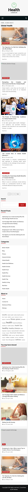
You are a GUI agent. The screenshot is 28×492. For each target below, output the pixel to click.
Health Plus (5, 273)
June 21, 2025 (10, 120)
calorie (9, 317)
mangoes (7, 332)
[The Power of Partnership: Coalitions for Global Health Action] (14, 106)
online (10, 335)
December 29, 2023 (11, 179)
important (4, 330)
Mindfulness (19, 333)
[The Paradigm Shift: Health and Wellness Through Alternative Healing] (14, 384)
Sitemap (4, 308)
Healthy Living (6, 282)
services (21, 337)
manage (3, 332)
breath (6, 317)
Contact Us (5, 301)
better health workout (19, 315)
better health (11, 315)
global (18, 319)
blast (3, 317)
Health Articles (6, 266)
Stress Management (10, 339)
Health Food (5, 269)
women (23, 339)
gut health (23, 319)
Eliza (4, 51)
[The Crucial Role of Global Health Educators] (14, 143)
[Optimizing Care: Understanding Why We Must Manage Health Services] (14, 356)
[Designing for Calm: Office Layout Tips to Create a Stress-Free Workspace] (14, 437)
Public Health (5, 288)
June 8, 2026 (10, 424)
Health (14, 10)
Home (3, 298)
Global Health (6, 43)
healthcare (4, 325)
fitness (13, 319)
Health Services (6, 276)
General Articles (6, 257)
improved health (15, 330)
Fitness (4, 254)
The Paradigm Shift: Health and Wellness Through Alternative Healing (13, 222)
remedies (12, 337)
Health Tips (5, 279)
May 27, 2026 (10, 51)
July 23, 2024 (10, 157)
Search (3, 199)
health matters (11, 325)
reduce (7, 337)
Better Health (5, 247)
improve (9, 330)
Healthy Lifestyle (14, 328)
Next (18, 194)
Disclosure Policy (6, 305)
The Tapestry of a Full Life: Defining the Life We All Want (13, 235)
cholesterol (17, 317)
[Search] (26, 18)
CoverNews (23, 487)
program (3, 337)
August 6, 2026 (10, 370)
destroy (20, 317)
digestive (4, 319)
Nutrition (4, 285)
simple (3, 339)
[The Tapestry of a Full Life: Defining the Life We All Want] (14, 36)
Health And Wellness (7, 263)
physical (17, 335)
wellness (18, 340)
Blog (3, 250)
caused (12, 317)
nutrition (5, 335)
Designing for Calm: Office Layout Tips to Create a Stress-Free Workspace (13, 230)
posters (22, 335)
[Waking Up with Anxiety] (14, 411)
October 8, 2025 (10, 85)
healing (3, 323)
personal (13, 335)
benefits (4, 315)
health (9, 322)
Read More (4, 59)
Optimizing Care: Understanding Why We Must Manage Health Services (13, 217)
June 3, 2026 (10, 452)
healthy (5, 328)
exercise (8, 319)
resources (17, 337)
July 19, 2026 (10, 398)
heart (22, 328)
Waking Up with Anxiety (8, 226)
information (21, 330)
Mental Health (13, 333)
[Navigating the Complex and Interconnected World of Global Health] (14, 71)
